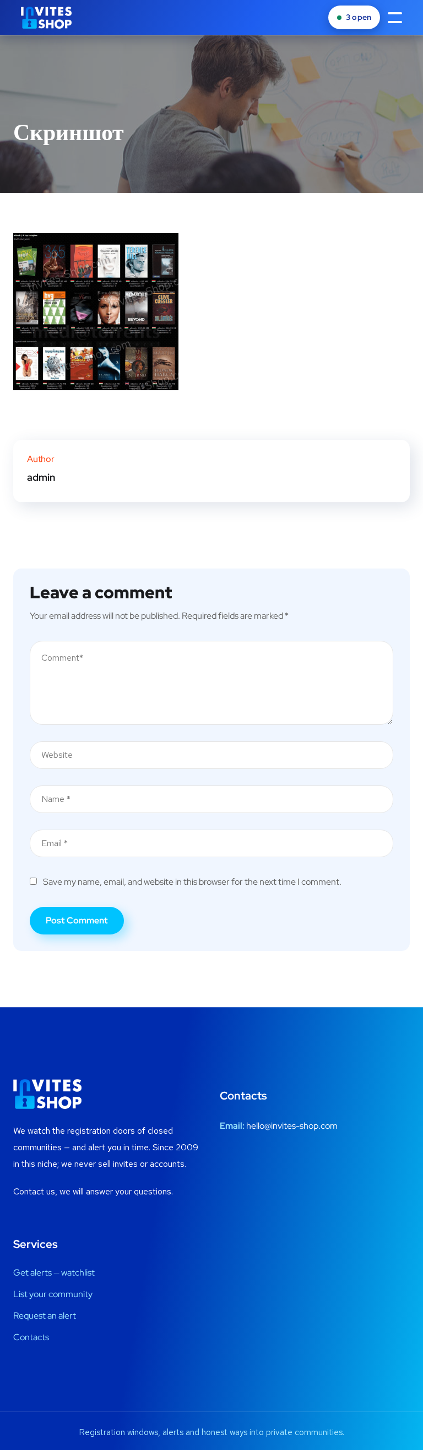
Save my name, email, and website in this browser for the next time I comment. (192, 882)
